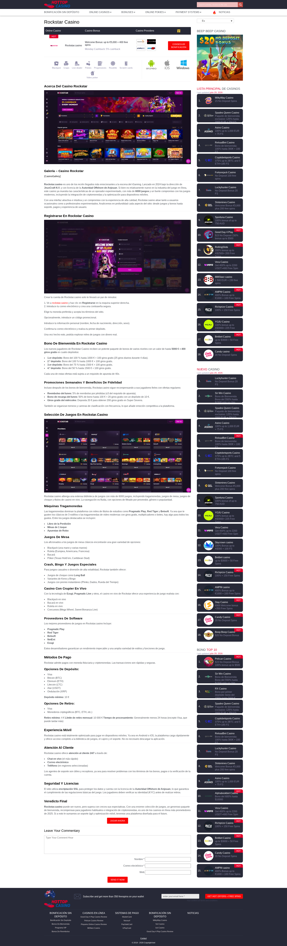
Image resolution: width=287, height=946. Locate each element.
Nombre (139, 859)
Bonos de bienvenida (61, 924)
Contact (143, 938)
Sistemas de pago (127, 913)
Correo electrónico (133, 865)
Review (209, 100)
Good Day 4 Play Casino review (93, 917)
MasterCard (127, 917)
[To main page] (57, 4)
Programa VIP (60, 928)
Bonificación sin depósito (61, 12)
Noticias (193, 913)
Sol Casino (159, 924)
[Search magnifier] (240, 4)
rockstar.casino (60, 303)
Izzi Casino (159, 928)
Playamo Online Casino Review (94, 924)
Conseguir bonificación (178, 45)
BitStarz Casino (93, 928)
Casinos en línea (94, 913)
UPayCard (127, 928)
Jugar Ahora (117, 821)
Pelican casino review (93, 921)
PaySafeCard (126, 924)
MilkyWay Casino (160, 920)
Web (141, 872)
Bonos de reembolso (61, 931)
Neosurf (127, 921)
